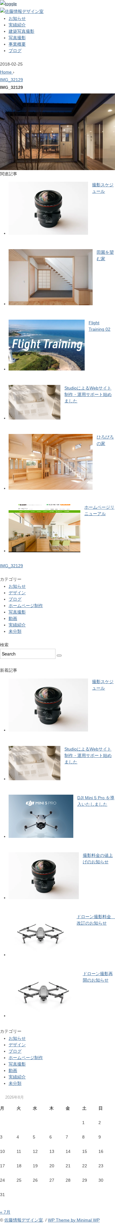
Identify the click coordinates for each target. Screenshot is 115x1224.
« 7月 (5, 1212)
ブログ (15, 50)
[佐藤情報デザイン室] (22, 11)
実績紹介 (17, 24)
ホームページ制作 (26, 605)
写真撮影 (17, 37)
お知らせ (17, 18)
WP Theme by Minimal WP (74, 1220)
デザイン (17, 592)
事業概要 (17, 44)
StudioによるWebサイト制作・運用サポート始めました (88, 394)
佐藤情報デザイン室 (23, 1220)
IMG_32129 (11, 79)
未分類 (15, 631)
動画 (13, 618)
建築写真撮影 (21, 31)
